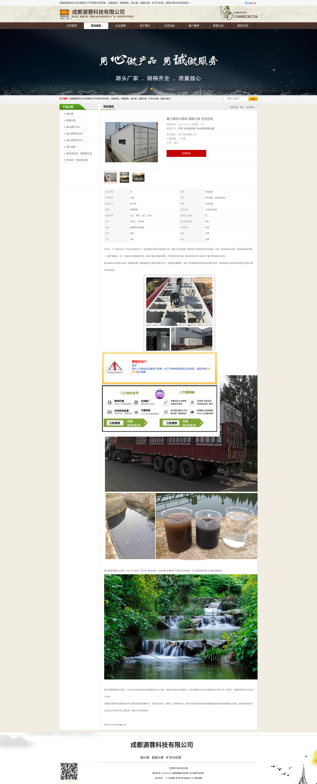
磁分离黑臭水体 (74, 133)
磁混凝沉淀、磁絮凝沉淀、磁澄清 (83, 153)
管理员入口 (189, 778)
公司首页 (71, 25)
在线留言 (186, 153)
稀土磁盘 (71, 147)
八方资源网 (170, 778)
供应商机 (96, 25)
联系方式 (242, 25)
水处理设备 (189, 128)
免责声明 (179, 778)
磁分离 (69, 114)
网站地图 (198, 778)
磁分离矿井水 (73, 127)
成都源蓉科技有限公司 (182, 773)
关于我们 (145, 25)
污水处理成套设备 (205, 128)
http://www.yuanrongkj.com (115, 724)
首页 (242, 107)
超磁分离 (71, 120)
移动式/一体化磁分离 (77, 160)
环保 (180, 128)
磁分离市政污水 (74, 140)
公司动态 (169, 25)
